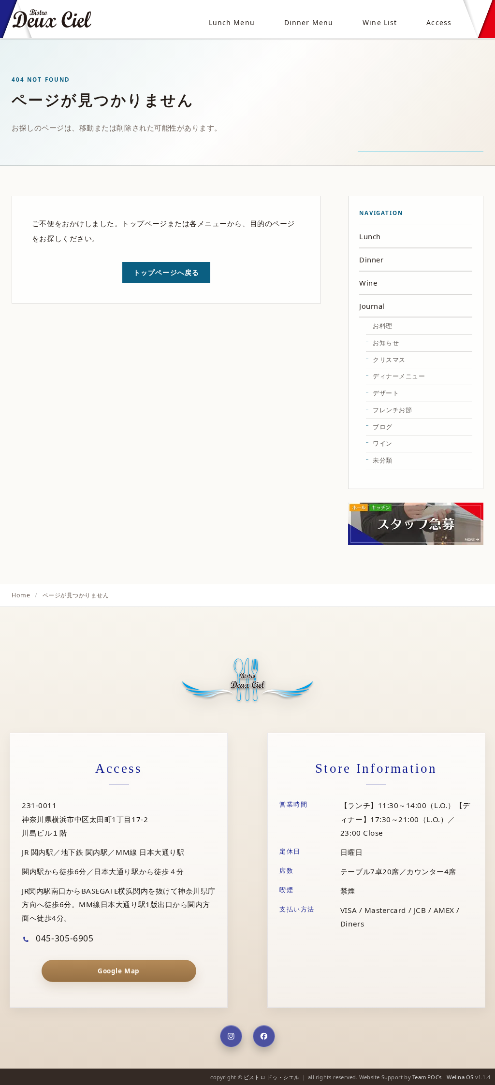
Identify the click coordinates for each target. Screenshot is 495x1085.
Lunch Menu (232, 22)
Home (21, 595)
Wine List (380, 22)
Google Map (118, 971)
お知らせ (386, 342)
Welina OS (460, 1077)
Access (438, 22)
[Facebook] (264, 1036)
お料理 (383, 325)
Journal (372, 306)
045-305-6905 (63, 938)
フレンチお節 (392, 409)
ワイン (383, 443)
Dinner (371, 259)
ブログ (383, 426)
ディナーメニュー (399, 376)
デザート (386, 393)
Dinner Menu (308, 22)
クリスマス (389, 359)
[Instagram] (231, 1036)
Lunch (370, 236)
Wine (368, 283)
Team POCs (426, 1077)
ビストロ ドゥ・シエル (271, 1077)
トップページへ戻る (166, 272)
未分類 (383, 460)
